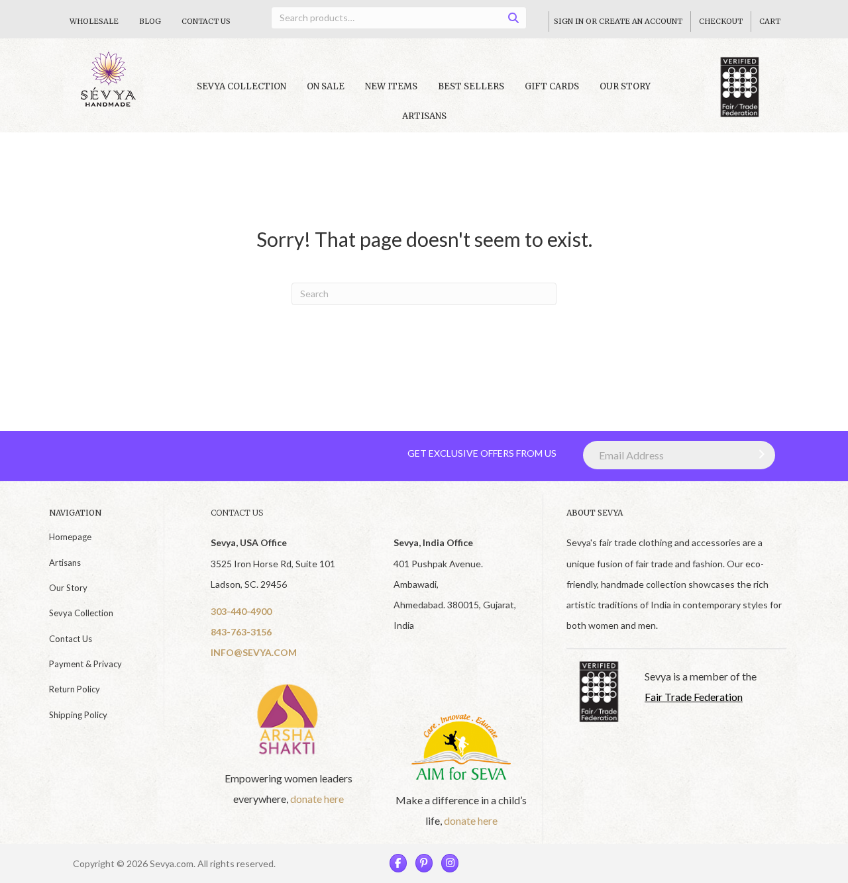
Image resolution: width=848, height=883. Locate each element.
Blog (150, 21)
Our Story (625, 86)
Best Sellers (471, 86)
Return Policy (74, 689)
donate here (317, 798)
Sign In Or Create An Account (618, 21)
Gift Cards (552, 86)
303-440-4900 (241, 611)
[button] (758, 454)
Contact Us (206, 21)
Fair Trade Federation (694, 696)
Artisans (424, 116)
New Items (391, 86)
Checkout (721, 21)
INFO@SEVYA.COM (254, 652)
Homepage (70, 537)
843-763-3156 (241, 631)
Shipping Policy (78, 715)
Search (518, 20)
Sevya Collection (81, 613)
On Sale (325, 86)
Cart (769, 21)
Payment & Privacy (85, 664)
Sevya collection (241, 86)
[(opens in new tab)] (289, 718)
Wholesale (94, 21)
